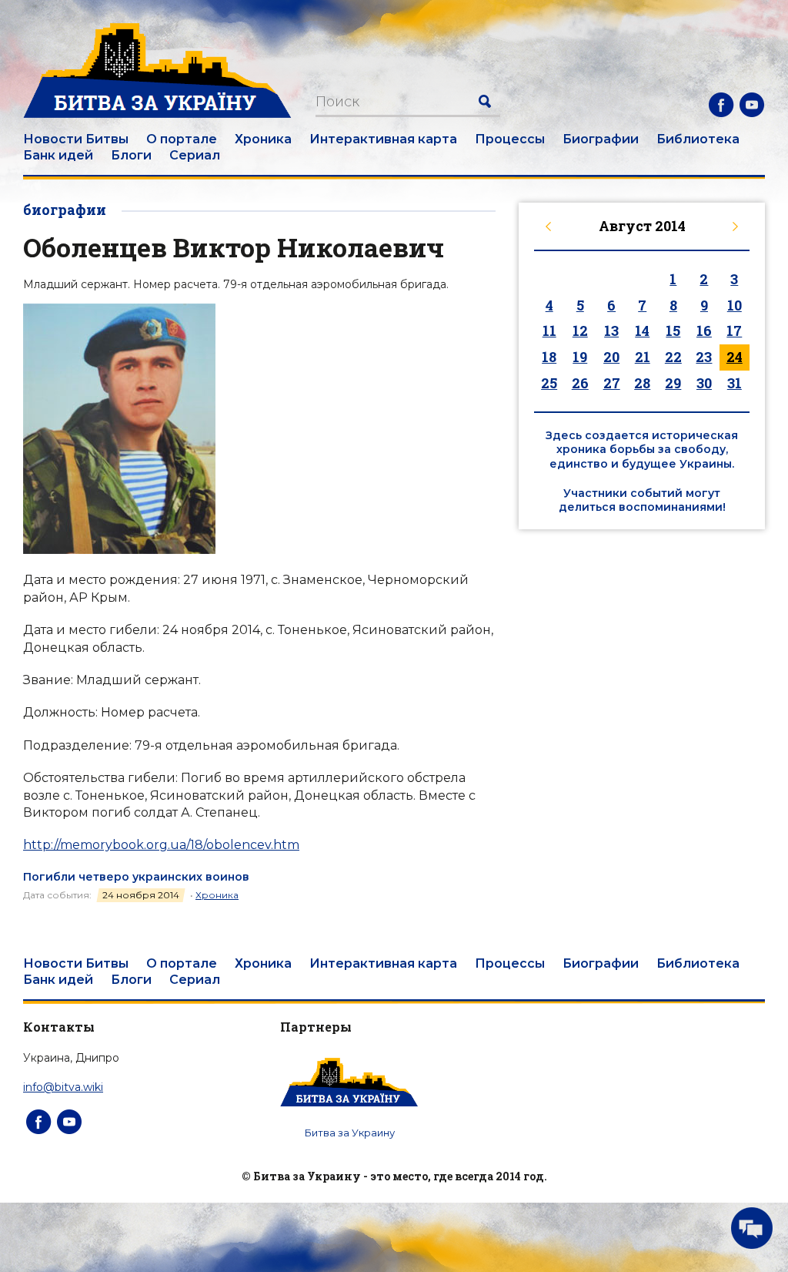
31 (734, 383)
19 (580, 356)
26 (580, 383)
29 (673, 383)
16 (704, 330)
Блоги (131, 155)
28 (642, 383)
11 (549, 330)
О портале (181, 139)
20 (611, 356)
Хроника (263, 139)
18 (549, 356)
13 (611, 330)
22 (673, 356)
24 (734, 356)
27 (611, 383)
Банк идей (58, 155)
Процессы (510, 139)
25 (549, 383)
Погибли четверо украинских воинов (136, 877)
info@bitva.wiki (63, 1087)
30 (704, 383)
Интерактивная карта (383, 139)
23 (704, 356)
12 (580, 330)
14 (642, 330)
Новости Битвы (76, 139)
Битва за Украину (350, 1132)
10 (734, 305)
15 (673, 330)
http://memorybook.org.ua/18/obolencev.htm (161, 844)
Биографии (601, 139)
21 (642, 356)
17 (734, 330)
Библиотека (698, 139)
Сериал (194, 155)
